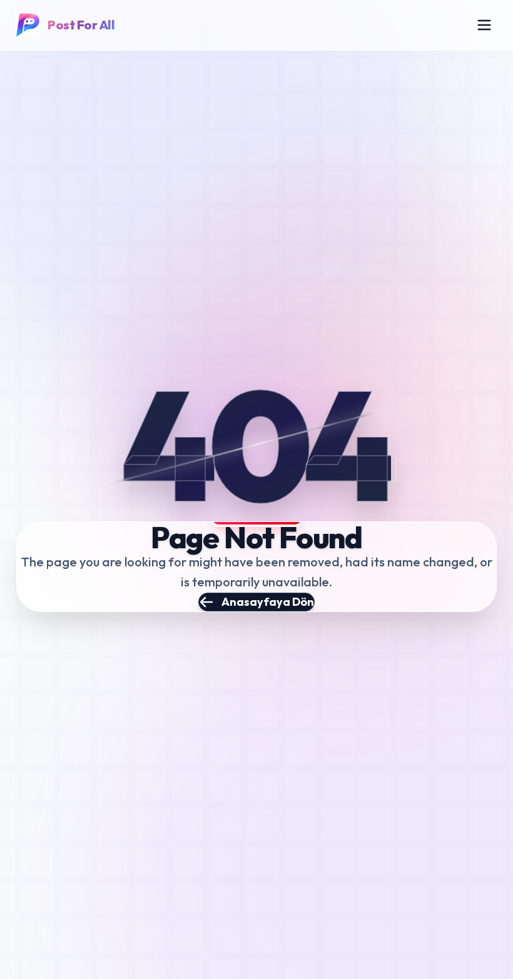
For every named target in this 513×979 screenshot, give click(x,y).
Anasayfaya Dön (267, 602)
